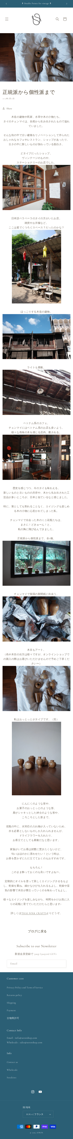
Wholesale (12, 1069)
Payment (11, 1010)
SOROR (40, 1133)
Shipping (11, 1002)
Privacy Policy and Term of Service (25, 987)
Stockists (11, 1077)
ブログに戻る (37, 931)
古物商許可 (13, 1018)
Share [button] (9, 108)
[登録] (62, 964)
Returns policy (14, 995)
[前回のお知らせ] (6, 3)
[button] (7, 19)
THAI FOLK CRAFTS (34, 913)
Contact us (12, 1062)
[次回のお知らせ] (66, 3)
